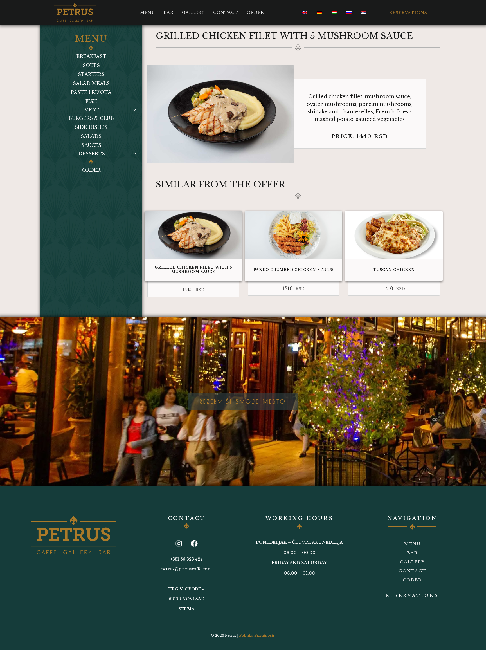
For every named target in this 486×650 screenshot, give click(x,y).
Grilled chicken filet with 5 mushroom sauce (193, 269)
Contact (225, 12)
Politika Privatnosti (256, 635)
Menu (147, 12)
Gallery (193, 12)
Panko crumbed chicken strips (293, 270)
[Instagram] (179, 544)
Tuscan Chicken (394, 270)
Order (255, 12)
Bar (169, 12)
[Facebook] (194, 544)
